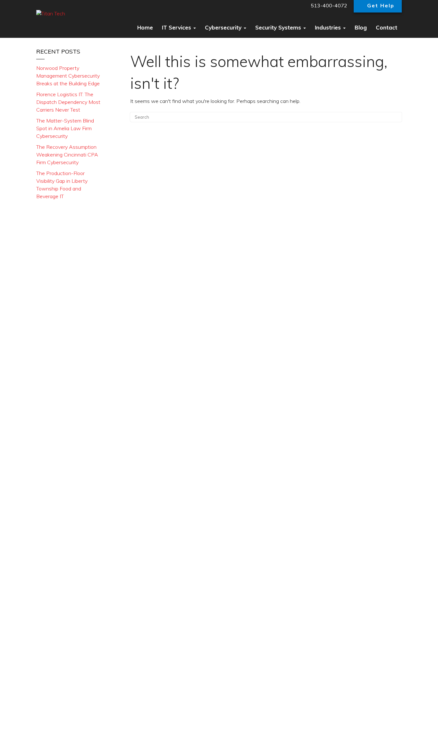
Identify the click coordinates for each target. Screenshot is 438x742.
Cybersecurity (224, 27)
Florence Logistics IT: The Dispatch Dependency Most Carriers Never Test (68, 102)
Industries (328, 27)
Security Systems (279, 27)
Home (145, 27)
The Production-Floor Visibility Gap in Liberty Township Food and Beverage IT (62, 184)
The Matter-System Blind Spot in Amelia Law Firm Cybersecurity (65, 128)
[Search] (393, 119)
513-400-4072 (328, 5)
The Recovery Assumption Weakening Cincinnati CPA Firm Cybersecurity (67, 154)
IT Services (177, 27)
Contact (386, 27)
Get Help (380, 5)
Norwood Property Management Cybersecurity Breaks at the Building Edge (68, 76)
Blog (361, 27)
